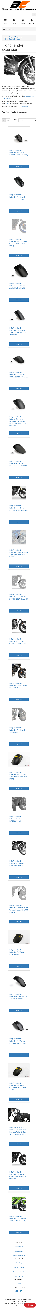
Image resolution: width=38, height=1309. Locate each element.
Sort (15, 119)
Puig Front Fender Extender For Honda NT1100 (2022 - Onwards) (18, 463)
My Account (19, 1246)
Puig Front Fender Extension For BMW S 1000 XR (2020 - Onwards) (18, 374)
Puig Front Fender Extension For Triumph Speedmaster (17, 730)
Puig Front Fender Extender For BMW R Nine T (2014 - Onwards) (18, 996)
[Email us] (17, 1291)
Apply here (24, 107)
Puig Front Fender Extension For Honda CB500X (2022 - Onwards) (18, 508)
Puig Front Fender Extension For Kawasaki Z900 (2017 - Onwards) (17, 1218)
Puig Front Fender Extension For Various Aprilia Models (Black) (17, 286)
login (7, 103)
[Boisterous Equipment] (19, 5)
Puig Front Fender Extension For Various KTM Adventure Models (17, 1041)
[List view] (8, 120)
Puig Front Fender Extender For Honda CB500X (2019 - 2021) (17, 641)
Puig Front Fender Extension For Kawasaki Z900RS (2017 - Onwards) (18, 597)
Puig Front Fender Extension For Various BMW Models (17, 952)
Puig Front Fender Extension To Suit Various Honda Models (18, 685)
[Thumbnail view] (4, 120)
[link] (21, 1291)
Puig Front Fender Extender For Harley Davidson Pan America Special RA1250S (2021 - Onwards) (18, 421)
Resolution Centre (19, 1255)
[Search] (34, 14)
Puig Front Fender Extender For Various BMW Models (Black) (16, 863)
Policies (19, 1284)
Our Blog (19, 1263)
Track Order (19, 1251)
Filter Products (8, 29)
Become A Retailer (19, 1272)
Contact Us (19, 1276)
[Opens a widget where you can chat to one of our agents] (30, 1305)
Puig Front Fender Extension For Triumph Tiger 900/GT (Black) (17, 197)
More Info (19, 166)
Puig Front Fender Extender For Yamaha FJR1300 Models (16, 819)
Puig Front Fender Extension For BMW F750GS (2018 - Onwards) (18, 152)
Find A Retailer (19, 1267)
